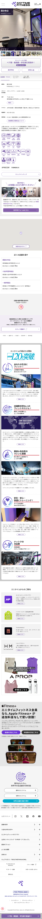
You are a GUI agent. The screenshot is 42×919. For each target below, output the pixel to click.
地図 (9, 103)
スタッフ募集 (30, 864)
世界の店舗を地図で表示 (21, 801)
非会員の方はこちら (31, 732)
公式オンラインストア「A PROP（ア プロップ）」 (15, 839)
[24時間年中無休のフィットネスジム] (21, 4)
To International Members (10, 864)
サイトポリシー (15, 900)
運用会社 (10, 874)
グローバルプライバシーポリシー (22, 902)
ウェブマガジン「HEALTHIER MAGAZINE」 (14, 859)
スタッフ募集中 (20, 329)
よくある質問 (5, 849)
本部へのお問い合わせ (31, 869)
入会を (36, 4)
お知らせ (4, 854)
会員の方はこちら (11, 732)
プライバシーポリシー (27, 900)
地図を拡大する (20, 246)
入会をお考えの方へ (7, 829)
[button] (2, 29)
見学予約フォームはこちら (21, 210)
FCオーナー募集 (10, 869)
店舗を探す (4, 824)
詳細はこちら (22, 736)
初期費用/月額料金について (16, 121)
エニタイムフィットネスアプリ (10, 834)
